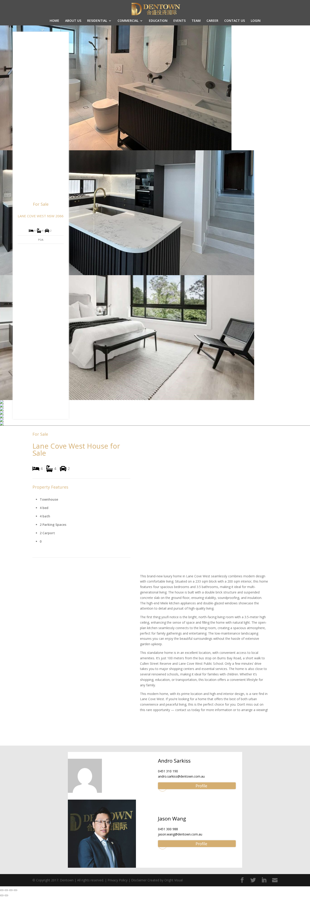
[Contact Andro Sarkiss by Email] (162, 786)
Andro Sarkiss (174, 760)
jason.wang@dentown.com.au (180, 834)
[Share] (6, 890)
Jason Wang (172, 818)
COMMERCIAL (128, 21)
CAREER (212, 21)
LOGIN (256, 21)
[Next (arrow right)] (6, 895)
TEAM (196, 21)
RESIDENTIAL (97, 21)
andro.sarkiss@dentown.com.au (181, 776)
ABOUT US (73, 21)
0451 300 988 (168, 829)
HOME (54, 21)
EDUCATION (158, 21)
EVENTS (179, 21)
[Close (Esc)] (2, 890)
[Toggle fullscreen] (11, 890)
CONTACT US (234, 21)
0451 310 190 (168, 771)
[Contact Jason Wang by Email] (162, 844)
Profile (201, 785)
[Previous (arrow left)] (2, 895)
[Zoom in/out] (15, 890)
